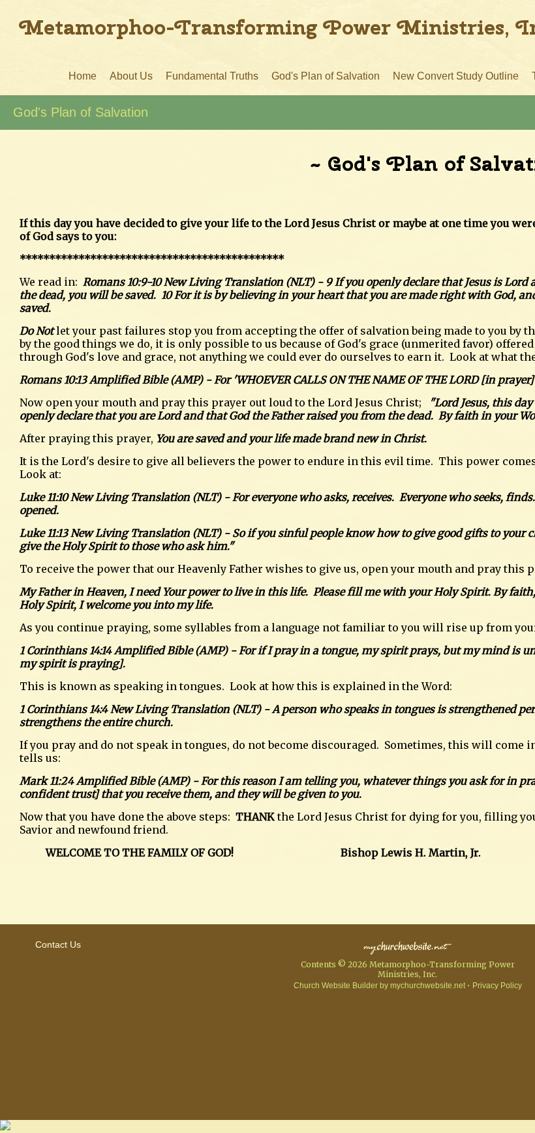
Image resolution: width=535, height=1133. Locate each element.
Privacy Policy (497, 985)
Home (83, 76)
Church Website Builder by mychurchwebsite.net (379, 985)
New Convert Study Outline (456, 76)
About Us (131, 76)
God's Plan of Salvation (325, 76)
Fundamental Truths (212, 76)
